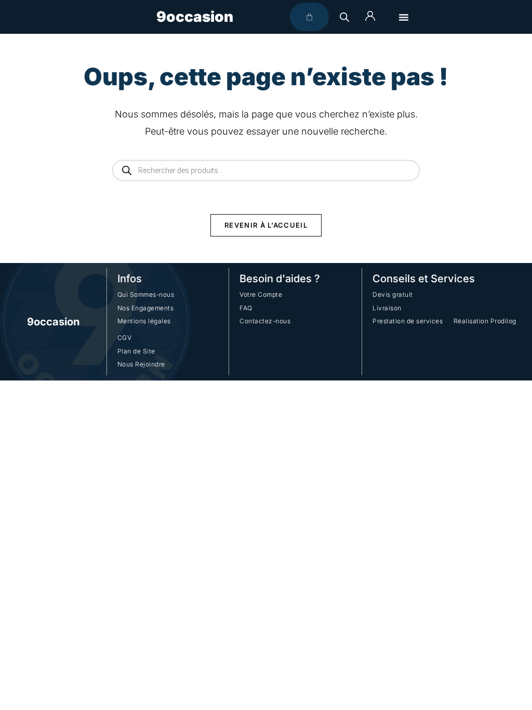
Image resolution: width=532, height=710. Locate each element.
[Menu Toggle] (403, 17)
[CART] (309, 17)
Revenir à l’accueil (266, 225)
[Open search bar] (344, 16)
